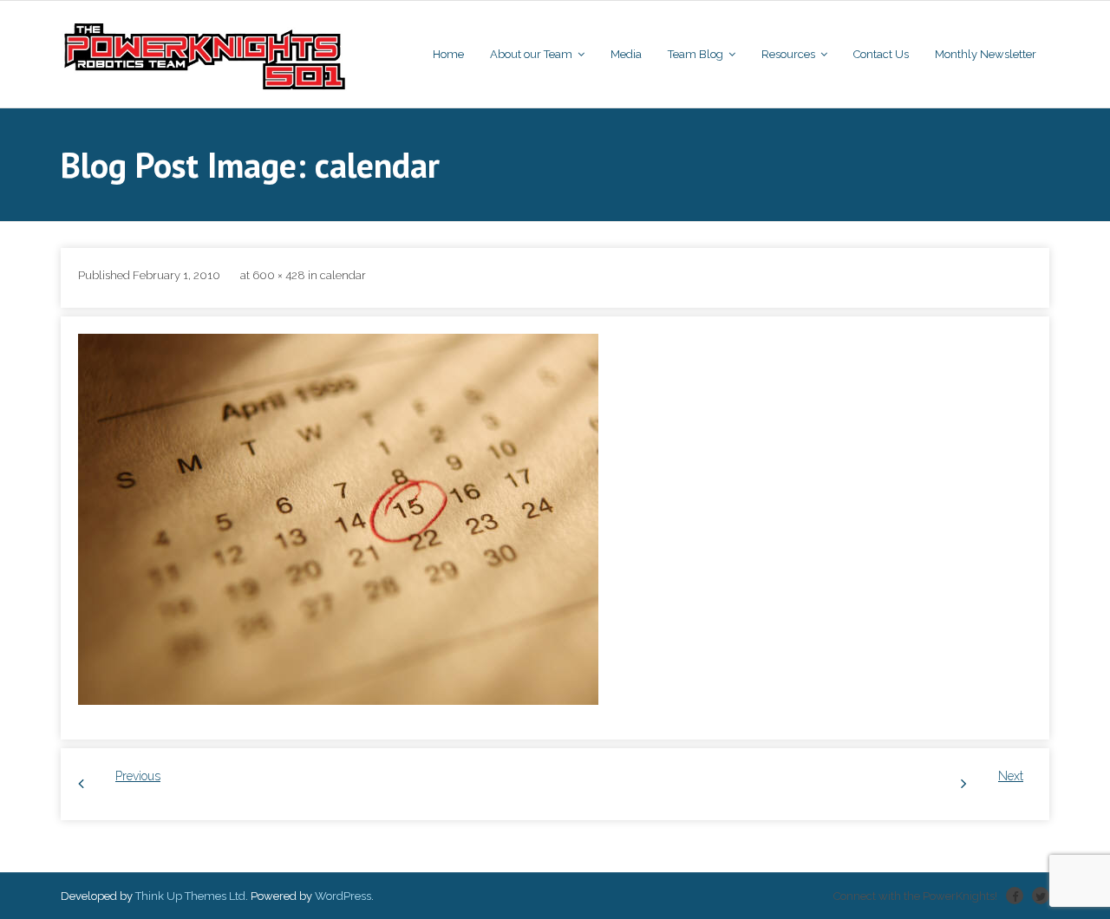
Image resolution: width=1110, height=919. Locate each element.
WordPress (343, 896)
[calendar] (338, 519)
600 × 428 (278, 275)
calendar (343, 275)
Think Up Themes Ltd (190, 896)
